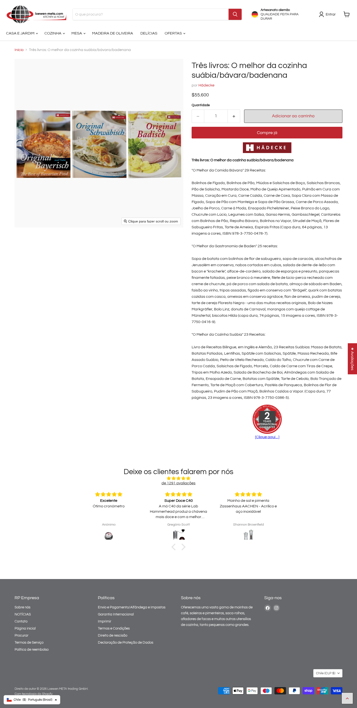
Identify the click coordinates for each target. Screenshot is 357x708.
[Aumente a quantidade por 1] (234, 116)
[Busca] (235, 14)
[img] (178, 478)
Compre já (267, 132)
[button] (174, 547)
